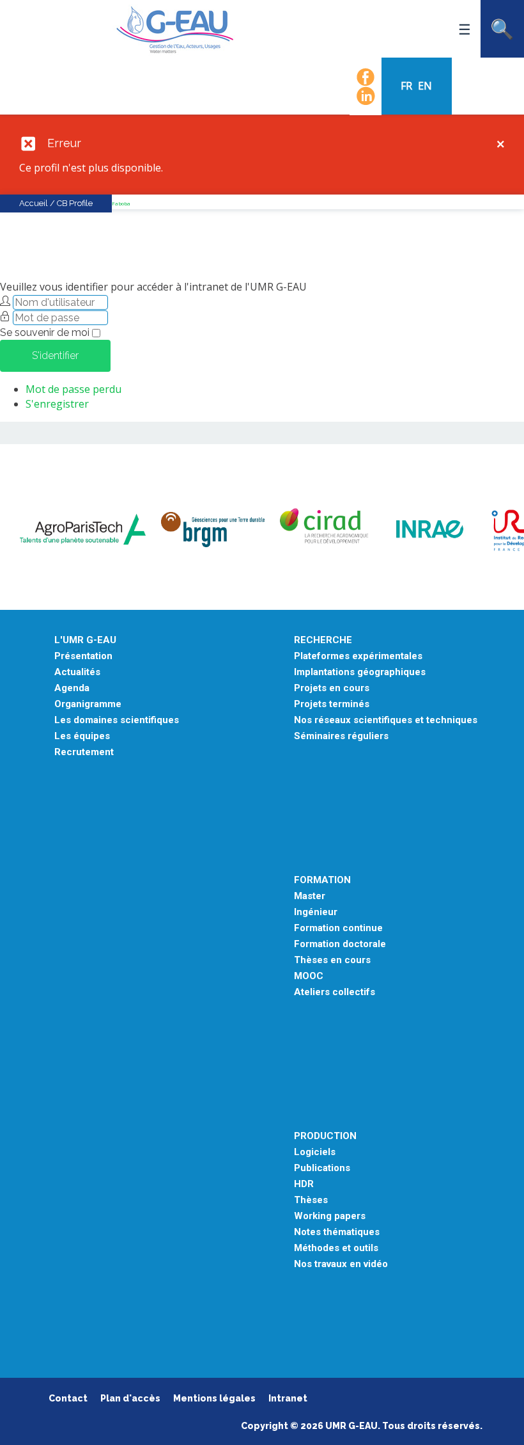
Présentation (83, 656)
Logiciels (314, 1152)
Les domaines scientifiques (116, 720)
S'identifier (55, 355)
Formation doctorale (340, 944)
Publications (322, 1168)
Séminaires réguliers (341, 736)
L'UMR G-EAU (85, 640)
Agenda (71, 688)
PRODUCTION (325, 1136)
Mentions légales (214, 1398)
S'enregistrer (57, 404)
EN (425, 86)
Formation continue (338, 928)
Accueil (33, 203)
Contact (68, 1398)
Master (309, 896)
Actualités (77, 672)
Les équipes (82, 736)
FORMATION (322, 880)
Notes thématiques (337, 1232)
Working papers (330, 1216)
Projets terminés (331, 704)
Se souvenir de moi (44, 332)
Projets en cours (331, 688)
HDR (304, 1184)
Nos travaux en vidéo (341, 1264)
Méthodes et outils (336, 1248)
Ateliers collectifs (334, 992)
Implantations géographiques (360, 672)
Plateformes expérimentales (358, 656)
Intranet (287, 1398)
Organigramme (87, 704)
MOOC (308, 976)
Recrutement (84, 752)
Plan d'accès (130, 1398)
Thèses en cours (332, 960)
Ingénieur (315, 912)
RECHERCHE (323, 640)
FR (408, 86)
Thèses (311, 1200)
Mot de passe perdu (73, 389)
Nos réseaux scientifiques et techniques (385, 720)
